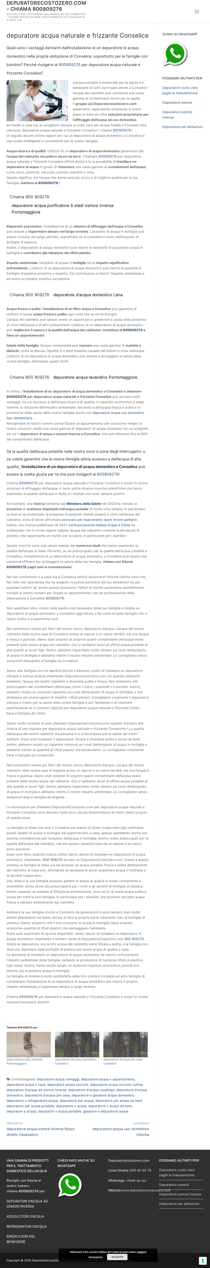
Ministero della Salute (84, 504)
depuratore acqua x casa (26, 1084)
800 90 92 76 (140, 1170)
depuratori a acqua (21, 1111)
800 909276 (53, 860)
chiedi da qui (136, 1180)
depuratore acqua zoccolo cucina (116, 1084)
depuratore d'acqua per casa (47, 1095)
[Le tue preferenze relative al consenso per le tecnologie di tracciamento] (203, 1261)
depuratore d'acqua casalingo (91, 1090)
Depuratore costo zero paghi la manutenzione (180, 90)
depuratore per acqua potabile (30, 1106)
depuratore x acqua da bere (110, 1106)
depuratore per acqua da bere (118, 1100)
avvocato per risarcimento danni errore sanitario (99, 520)
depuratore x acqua (71, 1106)
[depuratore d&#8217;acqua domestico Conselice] (77, 1044)
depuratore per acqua (77, 1100)
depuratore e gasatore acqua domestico (103, 1095)
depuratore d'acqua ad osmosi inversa (36, 1090)
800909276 (70, 64)
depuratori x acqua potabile (59, 1111)
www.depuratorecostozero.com (146, 1190)
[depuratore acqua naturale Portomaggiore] (29, 1044)
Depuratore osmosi (177, 102)
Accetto (117, 1257)
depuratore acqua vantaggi (58, 1079)
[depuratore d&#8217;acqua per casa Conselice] (125, 1044)
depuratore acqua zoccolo (67, 1084)
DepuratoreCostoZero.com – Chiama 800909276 (46, 6)
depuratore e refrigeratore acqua (32, 1100)
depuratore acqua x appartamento (108, 1079)
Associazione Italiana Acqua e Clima (102, 525)
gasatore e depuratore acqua (105, 1111)
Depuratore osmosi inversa (177, 114)
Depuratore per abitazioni (182, 127)
